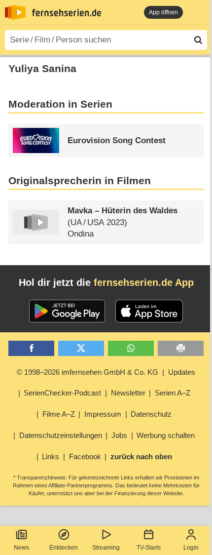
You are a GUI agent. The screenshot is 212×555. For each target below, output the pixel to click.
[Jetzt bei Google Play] (67, 311)
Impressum (102, 414)
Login (191, 547)
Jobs (119, 435)
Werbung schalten (166, 435)
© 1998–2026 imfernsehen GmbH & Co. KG (87, 372)
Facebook (85, 456)
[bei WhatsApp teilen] (131, 348)
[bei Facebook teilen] (31, 348)
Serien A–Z (172, 393)
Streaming (106, 547)
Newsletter (128, 393)
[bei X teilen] (81, 348)
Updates (181, 372)
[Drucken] (181, 348)
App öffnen (163, 12)
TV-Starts (149, 547)
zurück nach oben (141, 456)
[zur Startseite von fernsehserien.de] (15, 12)
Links (50, 456)
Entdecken (63, 547)
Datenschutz (151, 414)
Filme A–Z (58, 414)
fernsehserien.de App (144, 282)
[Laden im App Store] (149, 311)
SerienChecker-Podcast (62, 393)
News (21, 547)
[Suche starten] (198, 40)
